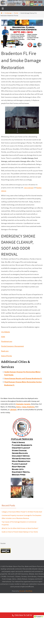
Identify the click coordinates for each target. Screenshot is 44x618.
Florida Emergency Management (12, 346)
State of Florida (6, 356)
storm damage (28, 188)
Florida (16, 13)
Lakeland (13, 410)
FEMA (3, 337)
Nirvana (21, 591)
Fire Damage (8, 13)
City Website (5, 332)
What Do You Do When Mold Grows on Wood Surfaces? (20, 528)
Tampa (24, 407)
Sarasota (27, 404)
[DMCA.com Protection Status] (6, 553)
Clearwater (19, 404)
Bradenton (31, 407)
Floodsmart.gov (6, 341)
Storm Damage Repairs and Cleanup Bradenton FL (23, 378)
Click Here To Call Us (23, 615)
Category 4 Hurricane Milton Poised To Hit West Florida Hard (22, 512)
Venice (18, 407)
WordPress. (29, 591)
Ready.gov (5, 351)
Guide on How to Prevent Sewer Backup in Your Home (20, 532)
